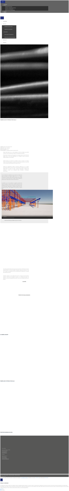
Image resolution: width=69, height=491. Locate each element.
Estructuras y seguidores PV (9, 34)
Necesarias (2, 489)
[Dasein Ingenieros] (1, 15)
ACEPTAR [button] (36, 477)
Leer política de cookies (24, 477)
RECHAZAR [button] (46, 477)
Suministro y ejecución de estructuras (10, 7)
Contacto (5, 12)
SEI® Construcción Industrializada (9, 37)
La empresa (5, 4)
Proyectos (5, 11)
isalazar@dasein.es (4, 452)
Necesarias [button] (2, 488)
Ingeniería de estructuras (8, 6)
